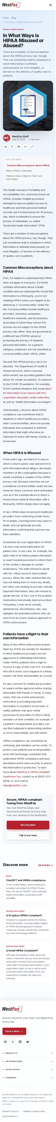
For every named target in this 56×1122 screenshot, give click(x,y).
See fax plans (28, 824)
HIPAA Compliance (13, 29)
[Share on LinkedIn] (5, 146)
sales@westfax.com (15, 785)
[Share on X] (12, 146)
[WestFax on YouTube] (28, 1042)
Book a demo (13, 1031)
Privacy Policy (10, 1111)
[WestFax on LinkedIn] (20, 1042)
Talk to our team (28, 835)
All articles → (45, 865)
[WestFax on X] (13, 1042)
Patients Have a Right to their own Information (24, 177)
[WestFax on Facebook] (5, 1042)
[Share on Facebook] (19, 146)
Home (6, 18)
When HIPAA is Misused (19, 170)
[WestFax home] (11, 5)
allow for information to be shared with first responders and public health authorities (27, 393)
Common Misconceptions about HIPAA (28, 165)
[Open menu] (51, 5)
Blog (14, 18)
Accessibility (10, 1116)
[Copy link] (32, 146)
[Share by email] (25, 146)
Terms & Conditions (34, 1111)
